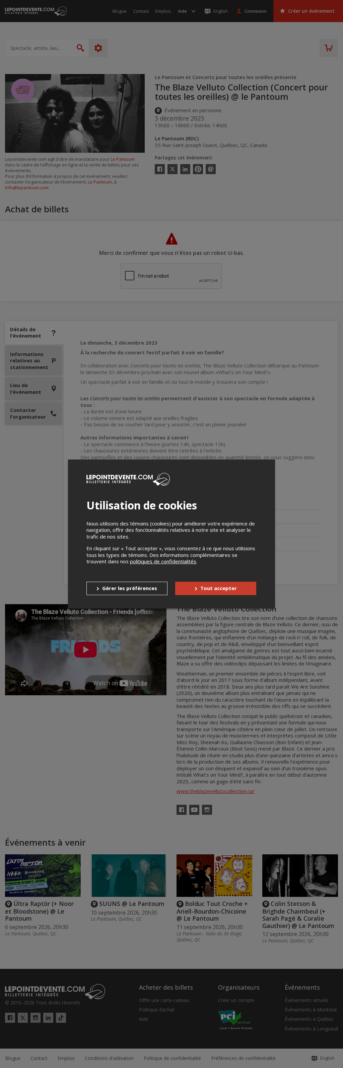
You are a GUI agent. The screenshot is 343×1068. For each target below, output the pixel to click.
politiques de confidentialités (163, 561)
